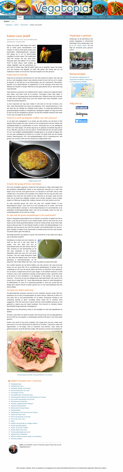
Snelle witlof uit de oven (19, 430)
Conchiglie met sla (17, 393)
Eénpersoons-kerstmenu (19, 401)
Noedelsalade (15, 410)
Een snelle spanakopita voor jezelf (22, 399)
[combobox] (18, 21)
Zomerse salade (16, 438)
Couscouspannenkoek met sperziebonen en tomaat (28, 397)
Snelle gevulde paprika (19, 425)
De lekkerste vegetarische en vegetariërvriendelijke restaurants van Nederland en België (81, 79)
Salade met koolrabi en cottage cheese (24, 423)
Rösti (12, 421)
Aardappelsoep (16, 384)
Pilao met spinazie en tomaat (20, 417)
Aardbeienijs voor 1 (17, 386)
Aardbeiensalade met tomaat (20, 388)
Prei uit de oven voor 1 (18, 419)
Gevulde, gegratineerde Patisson (22, 403)
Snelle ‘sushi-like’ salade (19, 427)
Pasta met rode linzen (18, 414)
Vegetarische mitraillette (19, 434)
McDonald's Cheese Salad (20, 408)
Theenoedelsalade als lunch (20, 432)
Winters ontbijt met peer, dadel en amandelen (26, 436)
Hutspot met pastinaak (18, 406)
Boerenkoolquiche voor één (20, 390)
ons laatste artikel (80, 45)
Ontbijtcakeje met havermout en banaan (24, 412)
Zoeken (6, 21)
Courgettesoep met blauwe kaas (22, 395)
